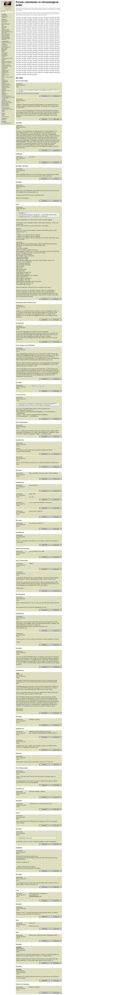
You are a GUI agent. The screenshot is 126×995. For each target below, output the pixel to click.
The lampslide (20, 323)
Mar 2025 (34, 70)
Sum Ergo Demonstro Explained (8, 97)
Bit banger (19, 520)
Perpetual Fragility (5, 83)
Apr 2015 (40, 40)
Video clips (4, 39)
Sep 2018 (46, 50)
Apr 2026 (18, 74)
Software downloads (6, 37)
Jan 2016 (46, 42)
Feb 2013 (29, 33)
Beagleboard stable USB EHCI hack (26, 302)
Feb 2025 (29, 70)
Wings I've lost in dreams (7, 102)
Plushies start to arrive (6, 84)
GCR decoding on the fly (7, 65)
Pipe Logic (19, 470)
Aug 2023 (18, 66)
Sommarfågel (4, 93)
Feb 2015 (29, 40)
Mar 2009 (34, 21)
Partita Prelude (5, 81)
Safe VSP (4, 91)
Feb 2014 (51, 35)
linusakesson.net (7, 6)
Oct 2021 (29, 60)
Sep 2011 (24, 29)
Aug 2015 (18, 42)
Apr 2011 (40, 27)
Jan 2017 (24, 46)
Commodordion (5, 54)
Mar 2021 (34, 58)
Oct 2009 (29, 23)
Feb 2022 (51, 60)
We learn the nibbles (6, 101)
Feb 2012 (51, 29)
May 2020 (24, 56)
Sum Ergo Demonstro (6, 95)
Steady (3, 111)
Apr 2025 (40, 70)
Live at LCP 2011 (20, 394)
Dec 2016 (18, 46)
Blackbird (4, 50)
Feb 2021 (29, 58)
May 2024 (24, 68)
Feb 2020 (51, 54)
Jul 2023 (57, 64)
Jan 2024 (46, 66)
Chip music (4, 26)
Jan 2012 (46, 29)
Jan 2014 (46, 35)
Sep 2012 (46, 31)
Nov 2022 (57, 62)
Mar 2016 (57, 42)
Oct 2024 (51, 68)
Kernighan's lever (5, 72)
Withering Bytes (5, 103)
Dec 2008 (18, 21)
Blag (3, 25)
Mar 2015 (34, 40)
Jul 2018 (35, 50)
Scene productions (6, 35)
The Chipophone (20, 594)
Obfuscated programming (7, 31)
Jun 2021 (51, 58)
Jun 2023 (51, 64)
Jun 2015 (51, 40)
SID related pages (5, 36)
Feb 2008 (51, 17)
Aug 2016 (40, 44)
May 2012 (24, 31)
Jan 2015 (24, 40)
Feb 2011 (29, 27)
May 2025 (46, 70)
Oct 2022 (51, 62)
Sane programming (6, 33)
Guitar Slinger (4, 67)
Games (3, 28)
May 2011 (46, 27)
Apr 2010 (18, 25)
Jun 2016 (29, 44)
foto (17, 920)
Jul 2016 (35, 44)
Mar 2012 (56, 29)
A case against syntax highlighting (25, 345)
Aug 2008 (40, 19)
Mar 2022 (57, 60)
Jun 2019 (51, 52)
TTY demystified (5, 98)
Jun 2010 (29, 25)
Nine (3, 78)
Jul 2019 (57, 52)
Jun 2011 (51, 27)
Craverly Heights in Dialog (7, 58)
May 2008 (24, 19)
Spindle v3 (4, 94)
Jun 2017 (51, 46)
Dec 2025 (40, 72)
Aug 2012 (40, 31)
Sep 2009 (24, 23)
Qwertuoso (4, 89)
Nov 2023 (35, 66)
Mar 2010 (57, 23)
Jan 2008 (46, 17)
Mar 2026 (57, 72)
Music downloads (5, 30)
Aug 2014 (40, 38)
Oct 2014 (51, 38)
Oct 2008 (51, 19)
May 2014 (24, 38)
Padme (3, 79)
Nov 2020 (57, 56)
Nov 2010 (57, 25)
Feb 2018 (51, 48)
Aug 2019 (18, 54)
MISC (3, 75)
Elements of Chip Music (7, 61)
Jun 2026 (24, 74)
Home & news (5, 15)
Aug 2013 (18, 35)
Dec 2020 (18, 58)
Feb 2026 (51, 72)
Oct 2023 (29, 66)
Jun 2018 (29, 50)
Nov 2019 (35, 54)
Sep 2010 (46, 25)
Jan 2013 (24, 33)
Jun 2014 (29, 38)
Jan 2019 (24, 52)
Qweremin (4, 88)
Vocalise (3, 99)
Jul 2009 (57, 21)
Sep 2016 (46, 44)
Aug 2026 (34, 74)
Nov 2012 (57, 31)
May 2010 (24, 25)
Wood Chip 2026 (5, 105)
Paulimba (4, 82)
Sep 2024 (46, 68)
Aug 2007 (24, 17)
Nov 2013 (35, 35)
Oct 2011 (29, 29)
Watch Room (4, 100)
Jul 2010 (35, 25)
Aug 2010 (40, 25)
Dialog (3, 60)
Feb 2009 (29, 21)
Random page (5, 16)
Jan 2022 (46, 60)
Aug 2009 (18, 23)
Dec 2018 (18, 52)
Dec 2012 (18, 33)
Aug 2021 (18, 60)
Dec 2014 (18, 40)
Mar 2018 (57, 48)
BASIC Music (4, 49)
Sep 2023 (24, 66)
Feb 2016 (51, 42)
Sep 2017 (24, 48)
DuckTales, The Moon (22, 166)
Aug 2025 (18, 72)
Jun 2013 (51, 33)
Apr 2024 (18, 68)
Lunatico (3, 73)
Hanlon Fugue (5, 68)
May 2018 (24, 50)
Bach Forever (4, 48)
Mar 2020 (57, 54)
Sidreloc (3, 92)
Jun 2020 (29, 56)
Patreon (3, 110)
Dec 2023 (40, 66)
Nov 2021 (35, 60)
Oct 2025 (29, 72)
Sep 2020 (46, 56)
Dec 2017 (40, 48)
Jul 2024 (35, 68)
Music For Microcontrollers (7, 77)
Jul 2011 (56, 27)
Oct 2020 (51, 56)
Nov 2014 (57, 38)
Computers (4, 55)
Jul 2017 (57, 46)
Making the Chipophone (22, 548)
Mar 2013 (34, 33)
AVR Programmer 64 (6, 47)
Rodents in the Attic (6, 90)
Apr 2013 (40, 33)
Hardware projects (5, 29)
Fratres (3, 63)
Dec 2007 (40, 17)
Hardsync (4, 69)
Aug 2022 (40, 62)
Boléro (3, 51)
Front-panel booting (6, 64)
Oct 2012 (51, 31)
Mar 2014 (57, 35)
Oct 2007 (29, 17)
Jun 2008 (29, 19)
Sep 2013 (24, 35)
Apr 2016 (18, 44)
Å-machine (4, 43)
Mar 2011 (34, 27)
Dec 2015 (40, 42)
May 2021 (46, 58)
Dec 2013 (40, 35)
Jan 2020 (46, 54)
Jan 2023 (24, 64)
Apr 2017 (40, 46)
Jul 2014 (35, 38)
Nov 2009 (35, 23)
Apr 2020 (18, 56)
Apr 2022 (18, 62)
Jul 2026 (29, 74)
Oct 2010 (51, 25)
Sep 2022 (46, 62)
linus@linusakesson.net (7, 122)
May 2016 (24, 44)
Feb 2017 (29, 46)
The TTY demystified (22, 80)
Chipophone (4, 27)
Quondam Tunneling (6, 87)
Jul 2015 (57, 40)
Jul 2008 (35, 19)
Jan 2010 (46, 23)
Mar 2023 (34, 64)
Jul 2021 (57, 58)
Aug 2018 (40, 50)
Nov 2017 (35, 48)
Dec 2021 (40, 60)
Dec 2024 (18, 70)
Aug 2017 (18, 48)
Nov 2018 (57, 50)
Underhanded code (6, 38)
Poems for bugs (5, 85)
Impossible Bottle (5, 70)
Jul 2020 (35, 56)
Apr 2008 (18, 19)
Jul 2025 (57, 70)
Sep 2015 (24, 42)
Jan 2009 (24, 21)
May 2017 (46, 46)
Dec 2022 (18, 64)
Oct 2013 (29, 35)
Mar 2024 (57, 66)
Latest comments (5, 116)
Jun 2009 (51, 21)
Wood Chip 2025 (5, 104)
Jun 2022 (29, 62)
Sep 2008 (46, 19)
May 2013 (46, 33)
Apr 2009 (40, 21)
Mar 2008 (57, 17)
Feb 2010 (51, 23)
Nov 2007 (35, 17)
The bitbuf (19, 122)
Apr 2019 (40, 52)
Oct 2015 (29, 42)
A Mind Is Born (5, 44)
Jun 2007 (18, 17)
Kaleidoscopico (5, 71)
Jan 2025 (24, 70)
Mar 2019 (34, 52)
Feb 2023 (29, 64)
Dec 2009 (40, 23)
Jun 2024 (29, 68)
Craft (3, 57)
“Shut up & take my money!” (7, 109)
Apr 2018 (18, 50)
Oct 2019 (29, 54)
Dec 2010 (18, 27)
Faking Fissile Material (6, 62)
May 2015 (46, 40)
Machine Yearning (5, 74)
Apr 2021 (40, 58)
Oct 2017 (29, 48)
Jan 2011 (24, 27)
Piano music (4, 32)
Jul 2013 (57, 33)
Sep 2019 (24, 54)
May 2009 (46, 21)
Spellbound (19, 153)
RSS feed (4, 119)
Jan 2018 (46, 48)
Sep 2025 (24, 72)
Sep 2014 (46, 38)
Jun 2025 (51, 70)
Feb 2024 (51, 66)
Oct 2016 (51, 44)
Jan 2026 (46, 72)
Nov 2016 (57, 44)
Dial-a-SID (4, 59)
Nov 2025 (35, 72)
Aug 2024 (40, 68)
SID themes (4, 21)
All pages (4, 17)
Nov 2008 (57, 19)
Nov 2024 (57, 68)
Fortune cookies (5, 20)
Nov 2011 (34, 29)
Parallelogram (5, 80)
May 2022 (24, 62)
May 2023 (46, 64)
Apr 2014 (18, 38)
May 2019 (46, 52)
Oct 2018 (51, 50)
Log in (3, 115)
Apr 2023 (40, 64)
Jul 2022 (35, 62)
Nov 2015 (35, 42)
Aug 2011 (18, 29)
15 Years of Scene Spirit (7, 42)
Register (3, 114)
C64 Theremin (5, 52)
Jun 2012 (29, 31)
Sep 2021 (24, 60)
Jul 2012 (35, 31)
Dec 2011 (40, 29)
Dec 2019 (40, 54)
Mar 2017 (34, 46)
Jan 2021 (24, 58)
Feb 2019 (29, 52)
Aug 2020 (40, 56)
